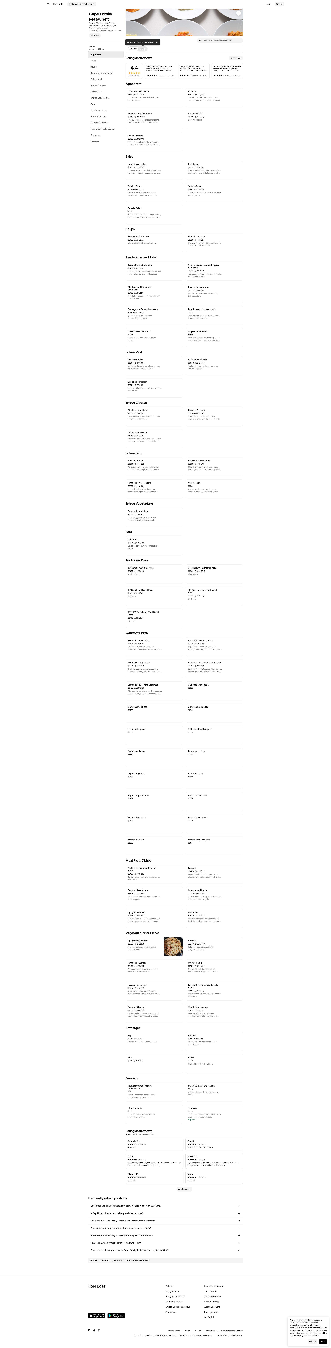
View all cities (210, 1291)
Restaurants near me (214, 1286)
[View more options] (238, 13)
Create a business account (178, 1307)
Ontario (104, 1260)
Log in (268, 4)
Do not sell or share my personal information (224, 1331)
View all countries (212, 1296)
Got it (323, 1341)
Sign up (279, 4)
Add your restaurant (175, 1296)
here (316, 1336)
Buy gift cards (172, 1291)
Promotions (171, 1312)
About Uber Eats (212, 1307)
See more (237, 58)
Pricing (198, 1331)
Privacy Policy (174, 1331)
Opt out (312, 1341)
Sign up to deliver (174, 1301)
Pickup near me (211, 1301)
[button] (165, 1206)
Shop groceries (211, 1312)
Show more (186, 1189)
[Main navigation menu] (48, 4)
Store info (95, 35)
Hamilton (117, 1260)
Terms (187, 1331)
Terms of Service (200, 1335)
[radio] (133, 49)
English (211, 1317)
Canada (93, 1260)
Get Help (170, 1286)
